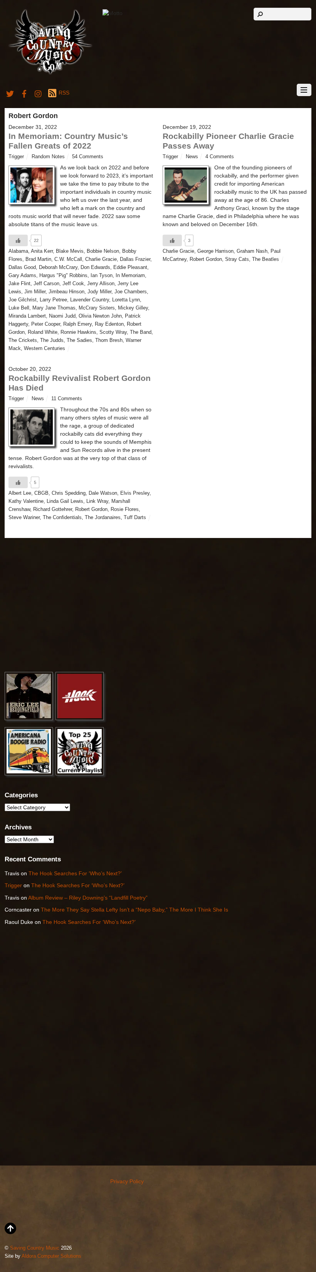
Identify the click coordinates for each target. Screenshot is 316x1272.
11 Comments (66, 398)
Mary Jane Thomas (54, 308)
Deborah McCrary (58, 267)
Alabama (18, 251)
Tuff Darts (135, 517)
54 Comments (87, 156)
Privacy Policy (127, 1181)
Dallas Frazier (135, 259)
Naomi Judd (62, 316)
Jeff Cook (73, 283)
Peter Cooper (45, 324)
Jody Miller (99, 291)
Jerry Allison (100, 283)
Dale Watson (103, 493)
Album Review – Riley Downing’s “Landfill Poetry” (88, 898)
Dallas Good (22, 267)
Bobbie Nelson (103, 251)
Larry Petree (53, 300)
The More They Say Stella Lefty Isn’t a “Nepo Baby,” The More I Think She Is (134, 910)
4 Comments (219, 156)
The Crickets (22, 340)
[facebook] (24, 93)
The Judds (52, 340)
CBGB (41, 493)
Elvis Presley (135, 493)
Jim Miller (34, 291)
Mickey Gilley (133, 308)
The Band (140, 332)
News (192, 156)
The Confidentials (62, 517)
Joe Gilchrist (22, 300)
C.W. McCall (68, 259)
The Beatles (265, 259)
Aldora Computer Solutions (51, 1256)
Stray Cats (237, 259)
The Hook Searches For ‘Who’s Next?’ (75, 873)
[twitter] (10, 93)
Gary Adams (22, 275)
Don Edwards (95, 267)
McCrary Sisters (97, 308)
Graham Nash (252, 251)
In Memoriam (130, 275)
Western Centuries (44, 348)
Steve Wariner (24, 517)
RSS (64, 93)
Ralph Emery (77, 324)
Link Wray (97, 501)
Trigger (16, 156)
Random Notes (48, 156)
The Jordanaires (103, 517)
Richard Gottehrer (52, 509)
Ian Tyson (102, 275)
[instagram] (38, 93)
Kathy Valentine (26, 501)
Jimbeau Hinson (66, 291)
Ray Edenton (109, 324)
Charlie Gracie (101, 259)
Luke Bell (18, 308)
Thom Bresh (109, 340)
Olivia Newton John (100, 316)
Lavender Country (89, 300)
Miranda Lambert (27, 316)
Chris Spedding (69, 493)
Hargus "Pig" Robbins (63, 275)
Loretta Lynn (126, 300)
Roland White (42, 332)
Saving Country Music (34, 1248)
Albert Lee (19, 493)
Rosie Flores (125, 509)
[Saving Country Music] (50, 74)
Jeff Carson (46, 283)
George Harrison (215, 251)
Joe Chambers (130, 291)
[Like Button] (18, 240)
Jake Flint (19, 283)
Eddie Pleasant (130, 267)
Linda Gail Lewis (65, 501)
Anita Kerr (42, 251)
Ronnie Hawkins (78, 332)
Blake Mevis (70, 251)
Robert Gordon (206, 259)
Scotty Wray (113, 332)
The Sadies (79, 340)
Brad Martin (38, 259)
